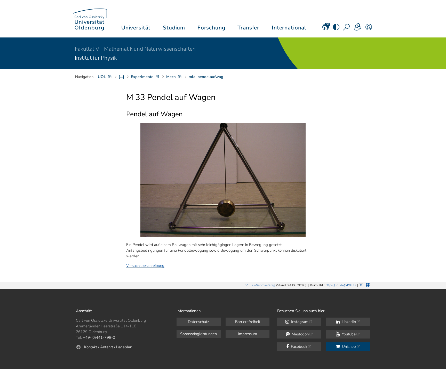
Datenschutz (198, 321)
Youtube (348, 334)
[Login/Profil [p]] (368, 28)
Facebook (298, 346)
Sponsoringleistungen (198, 333)
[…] (121, 76)
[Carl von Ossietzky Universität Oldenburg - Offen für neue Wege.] (90, 18)
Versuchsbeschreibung (145, 265)
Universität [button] (135, 27)
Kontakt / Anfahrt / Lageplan (108, 347)
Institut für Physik (96, 58)
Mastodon (300, 334)
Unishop (348, 346)
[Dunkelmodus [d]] (336, 28)
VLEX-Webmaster (258, 285)
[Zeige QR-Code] (367, 284)
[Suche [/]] (346, 28)
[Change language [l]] (325, 28)
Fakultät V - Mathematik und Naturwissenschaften (135, 48)
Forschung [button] (211, 27)
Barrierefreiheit (247, 321)
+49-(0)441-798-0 (99, 337)
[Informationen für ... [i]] (357, 28)
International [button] (289, 27)
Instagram (299, 321)
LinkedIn (348, 321)
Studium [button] (174, 27)
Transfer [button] (248, 27)
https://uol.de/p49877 (340, 285)
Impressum (247, 333)
